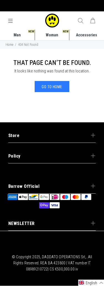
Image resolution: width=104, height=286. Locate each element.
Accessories (86, 35)
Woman (57, 33)
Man (24, 33)
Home (9, 45)
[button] (91, 283)
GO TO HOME (52, 87)
